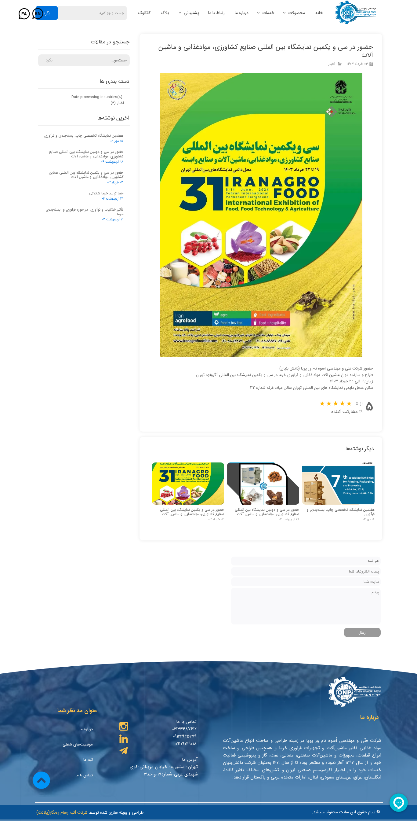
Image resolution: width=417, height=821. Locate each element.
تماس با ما (84, 775)
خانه (319, 12)
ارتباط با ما (217, 12)
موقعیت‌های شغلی (78, 744)
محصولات (296, 12)
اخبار (331, 64)
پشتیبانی (191, 12)
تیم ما (88, 760)
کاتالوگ (144, 12)
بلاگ (165, 12)
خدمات (268, 12)
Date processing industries (96, 97)
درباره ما (241, 12)
